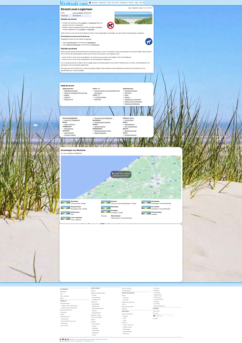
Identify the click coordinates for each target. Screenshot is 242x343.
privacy (72, 341)
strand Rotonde (71, 42)
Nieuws (124, 309)
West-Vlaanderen (127, 314)
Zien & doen (115, 2)
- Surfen (93, 335)
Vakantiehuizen (65, 316)
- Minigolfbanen (96, 313)
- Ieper (124, 320)
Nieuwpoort (95, 45)
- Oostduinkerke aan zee (68, 321)
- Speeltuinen (95, 306)
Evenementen (123, 2)
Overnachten (102, 2)
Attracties (94, 302)
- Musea (93, 295)
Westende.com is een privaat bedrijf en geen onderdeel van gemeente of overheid (88, 339)
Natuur (93, 319)
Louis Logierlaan (78, 13)
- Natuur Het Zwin (127, 325)
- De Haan (156, 288)
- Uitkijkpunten (95, 299)
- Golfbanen (95, 333)
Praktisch (131, 2)
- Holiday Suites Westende (68, 308)
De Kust (124, 322)
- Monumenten (95, 297)
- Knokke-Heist (127, 327)
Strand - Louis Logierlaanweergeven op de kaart (122, 174)
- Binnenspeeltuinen (97, 308)
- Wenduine (125, 333)
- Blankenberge (127, 331)
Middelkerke (92, 42)
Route (124, 295)
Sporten (93, 321)
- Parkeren (125, 297)
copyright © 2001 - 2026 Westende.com (84, 341)
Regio (136, 2)
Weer (141, 2)
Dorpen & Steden (96, 317)
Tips (61, 294)
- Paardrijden (95, 330)
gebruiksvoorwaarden (64, 341)
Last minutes (64, 325)
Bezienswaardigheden (98, 293)
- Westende (63, 323)
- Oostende (156, 292)
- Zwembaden (95, 324)
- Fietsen (94, 326)
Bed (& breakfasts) (66, 310)
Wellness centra (96, 315)
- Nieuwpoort (64, 319)
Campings (63, 312)
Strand (109, 2)
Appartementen (65, 303)
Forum (124, 304)
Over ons (156, 313)
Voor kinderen (64, 296)
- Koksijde (156, 301)
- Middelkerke (157, 295)
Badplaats (63, 291)
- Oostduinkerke (158, 299)
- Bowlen (94, 310)
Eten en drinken (127, 288)
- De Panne (156, 303)
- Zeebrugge (126, 329)
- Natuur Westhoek (159, 306)
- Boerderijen (95, 304)
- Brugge (125, 316)
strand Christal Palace (73, 45)
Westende (94, 2)
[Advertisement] (168, 49)
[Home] (90, 2)
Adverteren (156, 311)
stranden (83, 23)
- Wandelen (94, 328)
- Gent (124, 318)
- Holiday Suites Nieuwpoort (69, 305)
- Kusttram (125, 300)
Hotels (62, 314)
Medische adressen (128, 302)
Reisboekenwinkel (127, 306)
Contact (155, 318)
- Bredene (156, 290)
